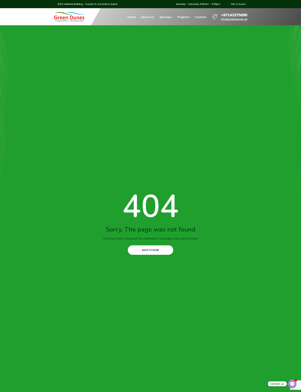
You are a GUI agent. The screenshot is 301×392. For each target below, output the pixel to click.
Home (131, 17)
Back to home (150, 250)
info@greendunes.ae (234, 19)
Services (165, 17)
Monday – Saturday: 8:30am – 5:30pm (198, 4)
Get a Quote (238, 4)
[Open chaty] (292, 384)
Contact (201, 17)
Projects (183, 17)
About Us (147, 17)
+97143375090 (234, 15)
